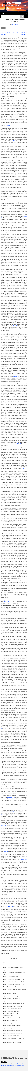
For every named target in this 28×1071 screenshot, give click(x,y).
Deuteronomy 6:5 (11, 797)
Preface (4, 962)
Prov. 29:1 (15, 325)
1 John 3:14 (6, 872)
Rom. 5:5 (6, 851)
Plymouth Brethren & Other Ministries (14, 5)
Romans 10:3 (16, 376)
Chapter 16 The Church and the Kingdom (12, 1008)
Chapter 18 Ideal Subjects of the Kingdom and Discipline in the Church (13, 1014)
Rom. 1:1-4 (10, 906)
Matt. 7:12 (3, 825)
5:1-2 (10, 872)
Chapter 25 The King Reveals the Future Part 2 (13, 1033)
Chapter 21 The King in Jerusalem (10, 1023)
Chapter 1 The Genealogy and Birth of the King (13, 967)
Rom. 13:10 (3, 815)
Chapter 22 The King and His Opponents (12, 1025)
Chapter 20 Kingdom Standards (10, 1020)
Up (14, 33)
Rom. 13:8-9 (7, 818)
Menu (3, 13)
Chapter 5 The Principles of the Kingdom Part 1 (13, 979)
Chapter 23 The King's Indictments (10, 1028)
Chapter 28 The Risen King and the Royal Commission (12, 1043)
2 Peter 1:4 (23, 859)
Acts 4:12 (19, 443)
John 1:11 (7, 125)
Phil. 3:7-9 (24, 468)
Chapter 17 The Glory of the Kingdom (11, 1011)
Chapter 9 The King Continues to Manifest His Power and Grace (14, 990)
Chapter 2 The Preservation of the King (11, 970)
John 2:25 (6, 601)
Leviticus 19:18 (12, 811)
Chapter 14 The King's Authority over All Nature (13, 1003)
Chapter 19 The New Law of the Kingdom (12, 1017)
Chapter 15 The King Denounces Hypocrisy (12, 1006)
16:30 (10, 601)
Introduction (5, 965)
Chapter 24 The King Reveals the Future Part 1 (13, 1030)
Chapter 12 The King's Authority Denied (11, 998)
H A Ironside (15, 24)
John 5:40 (12, 140)
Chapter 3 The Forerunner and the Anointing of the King (14, 973)
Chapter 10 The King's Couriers (10, 993)
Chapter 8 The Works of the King (10, 986)
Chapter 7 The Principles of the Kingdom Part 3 (13, 984)
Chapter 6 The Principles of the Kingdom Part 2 (13, 981)
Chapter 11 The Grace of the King (10, 996)
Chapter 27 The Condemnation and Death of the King (13, 1039)
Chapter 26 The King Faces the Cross (11, 1035)
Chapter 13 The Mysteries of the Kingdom (12, 1001)
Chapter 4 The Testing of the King (10, 976)
